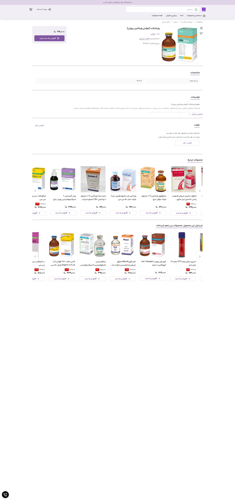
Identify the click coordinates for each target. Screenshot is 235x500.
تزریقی (176, 22)
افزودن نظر (39, 125)
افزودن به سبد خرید (48, 38)
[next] (35, 191)
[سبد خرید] (30, 9)
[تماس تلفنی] (5, 494)
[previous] (200, 191)
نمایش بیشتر (197, 114)
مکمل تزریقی (166, 22)
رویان (153, 34)
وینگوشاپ (199, 22)
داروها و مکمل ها (186, 22)
